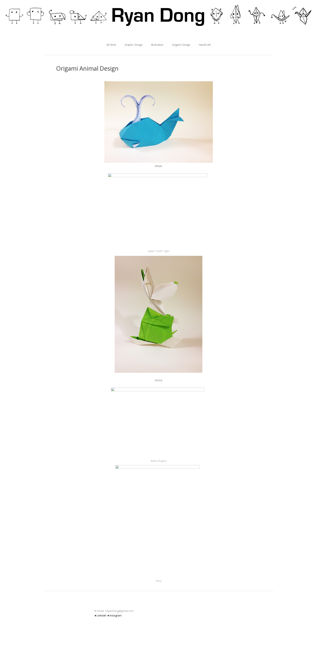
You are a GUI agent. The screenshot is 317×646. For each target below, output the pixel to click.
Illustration (157, 44)
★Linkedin (100, 615)
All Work (111, 44)
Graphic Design (134, 44)
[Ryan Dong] (158, 15)
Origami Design (181, 44)
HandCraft (205, 44)
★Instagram (114, 615)
